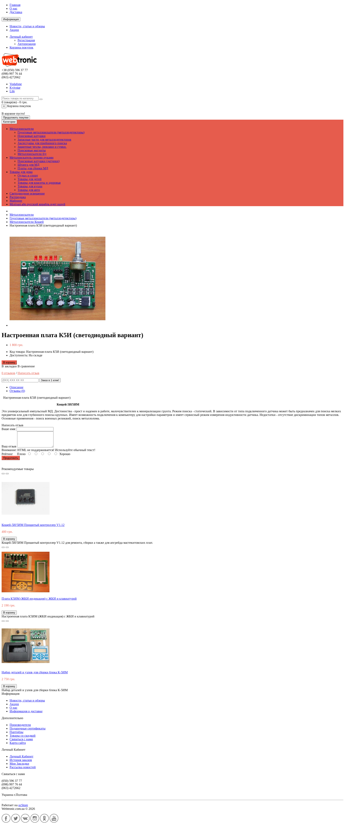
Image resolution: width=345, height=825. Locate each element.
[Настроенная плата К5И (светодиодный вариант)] (57, 325)
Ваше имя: (9, 429)
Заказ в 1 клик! (50, 380)
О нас (13, 8)
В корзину (9, 362)
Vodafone (16, 84)
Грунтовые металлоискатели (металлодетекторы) (51, 132)
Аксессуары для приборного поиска (42, 143)
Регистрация (26, 40)
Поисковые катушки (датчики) (38, 161)
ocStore (23, 805)
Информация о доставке (26, 711)
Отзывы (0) (17, 391)
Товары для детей (30, 179)
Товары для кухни (30, 186)
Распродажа (18, 197)
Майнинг (16, 200)
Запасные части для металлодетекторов (44, 139)
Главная (15, 5)
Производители (20, 725)
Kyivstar (15, 87)
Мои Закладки (19, 763)
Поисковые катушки (32, 136)
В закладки (9, 366)
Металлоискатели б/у (32, 154)
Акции (14, 30)
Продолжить (10, 457)
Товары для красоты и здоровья (39, 182)
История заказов (21, 760)
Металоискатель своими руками (32, 157)
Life (12, 91)
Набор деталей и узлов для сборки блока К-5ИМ (35, 672)
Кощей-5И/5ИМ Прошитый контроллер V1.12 (33, 525)
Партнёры (16, 732)
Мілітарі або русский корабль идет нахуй (37, 204)
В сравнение (26, 366)
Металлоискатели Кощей (27, 222)
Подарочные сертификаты (28, 728)
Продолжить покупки (15, 117)
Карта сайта (18, 742)
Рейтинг (7, 454)
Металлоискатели (22, 128)
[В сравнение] (7, 473)
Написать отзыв (28, 373)
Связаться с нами (21, 739)
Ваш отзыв (9, 446)
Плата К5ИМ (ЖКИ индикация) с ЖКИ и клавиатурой (39, 598)
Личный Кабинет (21, 756)
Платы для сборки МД (33, 168)
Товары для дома (21, 172)
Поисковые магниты (32, 150)
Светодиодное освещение (27, 193)
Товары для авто (29, 190)
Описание (16, 387)
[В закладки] (3, 473)
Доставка (16, 12)
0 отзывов (8, 373)
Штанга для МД (28, 164)
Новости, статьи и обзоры (27, 26)
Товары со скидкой (23, 735)
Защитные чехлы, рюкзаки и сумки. (42, 146)
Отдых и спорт (28, 175)
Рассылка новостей (23, 767)
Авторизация (27, 44)
